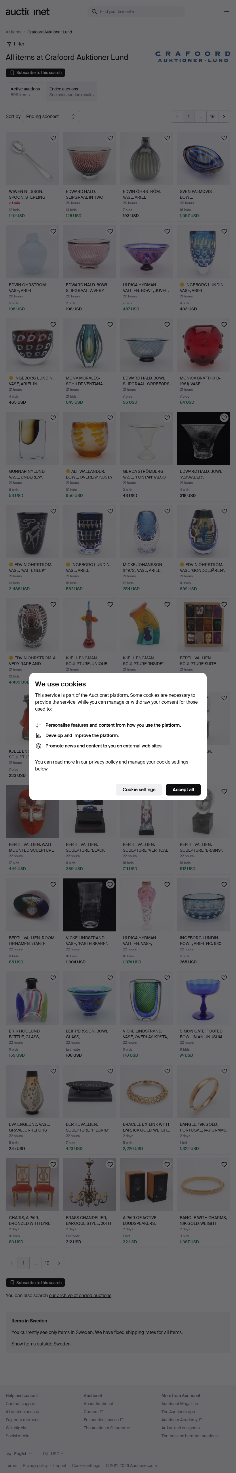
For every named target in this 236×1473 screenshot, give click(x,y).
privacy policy (103, 762)
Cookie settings (139, 790)
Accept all (183, 790)
